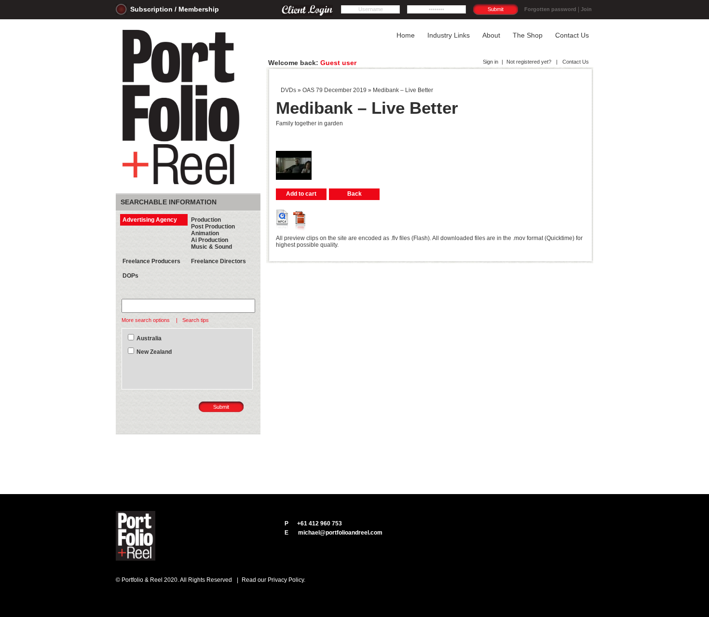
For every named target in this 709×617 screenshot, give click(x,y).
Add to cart (301, 193)
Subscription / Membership (174, 9)
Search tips (195, 320)
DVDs (288, 90)
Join (586, 9)
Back (354, 193)
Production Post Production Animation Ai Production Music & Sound (213, 233)
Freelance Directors (218, 261)
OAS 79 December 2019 (334, 90)
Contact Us (575, 62)
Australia (149, 338)
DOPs (130, 275)
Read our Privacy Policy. (273, 580)
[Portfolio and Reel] (183, 185)
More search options (146, 320)
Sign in (490, 62)
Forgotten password (550, 9)
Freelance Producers (151, 261)
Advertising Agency (150, 219)
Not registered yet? (528, 62)
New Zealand (154, 352)
